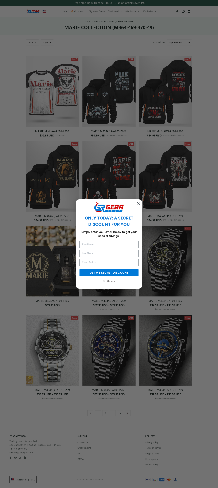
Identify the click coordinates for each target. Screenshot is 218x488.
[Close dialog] (138, 203)
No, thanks (109, 281)
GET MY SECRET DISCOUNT (109, 273)
